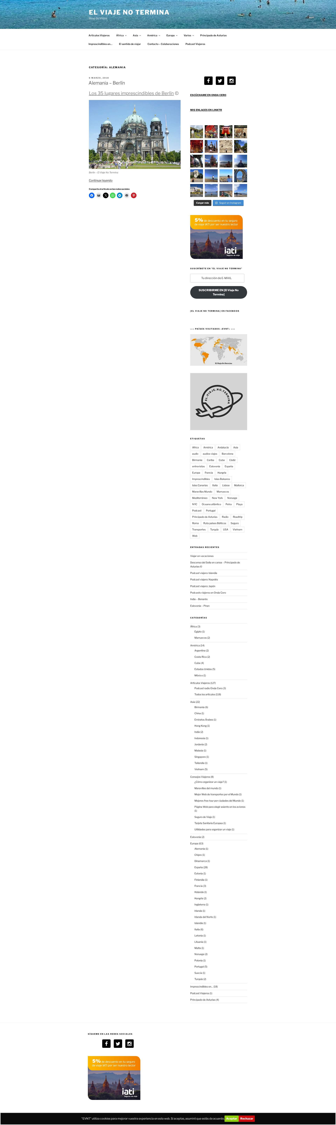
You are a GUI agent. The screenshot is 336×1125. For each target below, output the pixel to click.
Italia (215, 485)
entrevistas (198, 466)
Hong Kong (200, 725)
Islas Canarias (200, 485)
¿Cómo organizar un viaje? (209, 781)
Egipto (198, 631)
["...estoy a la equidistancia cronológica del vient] (225, 161)
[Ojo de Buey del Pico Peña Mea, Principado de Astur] (240, 175)
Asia (135, 35)
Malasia (198, 750)
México (198, 675)
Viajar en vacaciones (202, 555)
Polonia (198, 960)
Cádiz (232, 459)
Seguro (235, 523)
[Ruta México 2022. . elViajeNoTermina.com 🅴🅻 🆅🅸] (196, 161)
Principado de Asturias (213, 35)
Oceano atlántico (211, 504)
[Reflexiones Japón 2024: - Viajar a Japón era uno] (211, 131)
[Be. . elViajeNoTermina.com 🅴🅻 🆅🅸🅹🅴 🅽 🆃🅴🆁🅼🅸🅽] (211, 175)
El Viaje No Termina (129, 12)
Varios (187, 35)
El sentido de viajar (130, 43)
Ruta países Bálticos (214, 523)
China (197, 713)
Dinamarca (200, 860)
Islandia (198, 923)
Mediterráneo (199, 497)
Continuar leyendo (101, 180)
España (229, 466)
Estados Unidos (203, 669)
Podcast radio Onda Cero (208, 688)
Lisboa (226, 485)
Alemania (199, 848)
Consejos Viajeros (200, 776)
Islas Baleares (222, 478)
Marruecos (223, 491)
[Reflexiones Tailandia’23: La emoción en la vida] (196, 146)
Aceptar (231, 1118)
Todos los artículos (204, 694)
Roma (195, 523)
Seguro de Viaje (203, 816)
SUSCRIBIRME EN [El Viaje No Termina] (219, 292)
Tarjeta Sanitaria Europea (208, 823)
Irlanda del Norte (203, 916)
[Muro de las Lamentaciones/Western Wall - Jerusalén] (225, 146)
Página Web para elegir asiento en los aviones (219, 806)
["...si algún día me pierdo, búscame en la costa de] (240, 146)
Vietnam (237, 529)
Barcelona (227, 453)
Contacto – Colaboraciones (163, 43)
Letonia (198, 935)
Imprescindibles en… (100, 43)
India (197, 731)
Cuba (222, 459)
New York (217, 497)
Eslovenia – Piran (199, 605)
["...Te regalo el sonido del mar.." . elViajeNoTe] (240, 161)
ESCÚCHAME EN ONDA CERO (208, 94)
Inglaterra (199, 904)
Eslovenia (214, 466)
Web (194, 535)
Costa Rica (200, 656)
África (120, 35)
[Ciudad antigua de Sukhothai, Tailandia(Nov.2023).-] (211, 146)
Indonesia (199, 738)
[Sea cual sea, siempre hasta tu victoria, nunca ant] (196, 175)
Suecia (198, 972)
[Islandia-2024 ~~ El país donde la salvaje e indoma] (196, 131)
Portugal (210, 510)
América (152, 35)
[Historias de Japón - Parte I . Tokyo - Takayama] (225, 131)
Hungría (222, 472)
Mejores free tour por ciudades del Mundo (217, 800)
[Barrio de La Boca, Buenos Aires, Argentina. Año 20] (196, 190)
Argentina (199, 650)
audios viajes (210, 453)
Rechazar (246, 1118)
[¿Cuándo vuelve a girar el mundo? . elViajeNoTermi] (211, 190)
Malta (197, 947)
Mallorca (239, 485)
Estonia (198, 873)
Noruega (232, 497)
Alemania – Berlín (107, 83)
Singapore (200, 756)
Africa (195, 447)
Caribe (210, 459)
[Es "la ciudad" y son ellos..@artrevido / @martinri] (225, 175)
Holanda (199, 891)
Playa (239, 504)
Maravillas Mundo (202, 491)
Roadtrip (237, 516)
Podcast (196, 510)
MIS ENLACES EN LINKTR (206, 109)
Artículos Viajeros (99, 35)
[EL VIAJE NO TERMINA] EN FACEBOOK (214, 311)
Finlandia (199, 879)
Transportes (199, 529)
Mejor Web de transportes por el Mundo (216, 794)
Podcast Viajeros (195, 43)
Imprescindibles (201, 478)
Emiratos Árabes (203, 719)
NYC (194, 504)
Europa (170, 35)
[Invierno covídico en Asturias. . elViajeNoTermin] (240, 190)
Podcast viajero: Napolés (204, 579)
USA (225, 529)
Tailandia (199, 762)
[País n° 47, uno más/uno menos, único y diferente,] (211, 161)
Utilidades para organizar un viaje (212, 829)
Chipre (198, 854)
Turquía (214, 529)
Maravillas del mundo (206, 788)
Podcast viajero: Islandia (203, 572)
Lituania (198, 941)
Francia (209, 472)
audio (195, 453)
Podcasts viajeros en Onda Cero (208, 592)
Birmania (197, 459)
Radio (225, 516)
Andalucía (223, 447)
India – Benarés (199, 599)
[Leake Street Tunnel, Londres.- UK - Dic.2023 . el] (240, 131)
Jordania (199, 744)
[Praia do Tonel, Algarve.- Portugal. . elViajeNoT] (225, 190)
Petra (229, 504)
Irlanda (198, 910)
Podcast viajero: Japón (202, 586)
